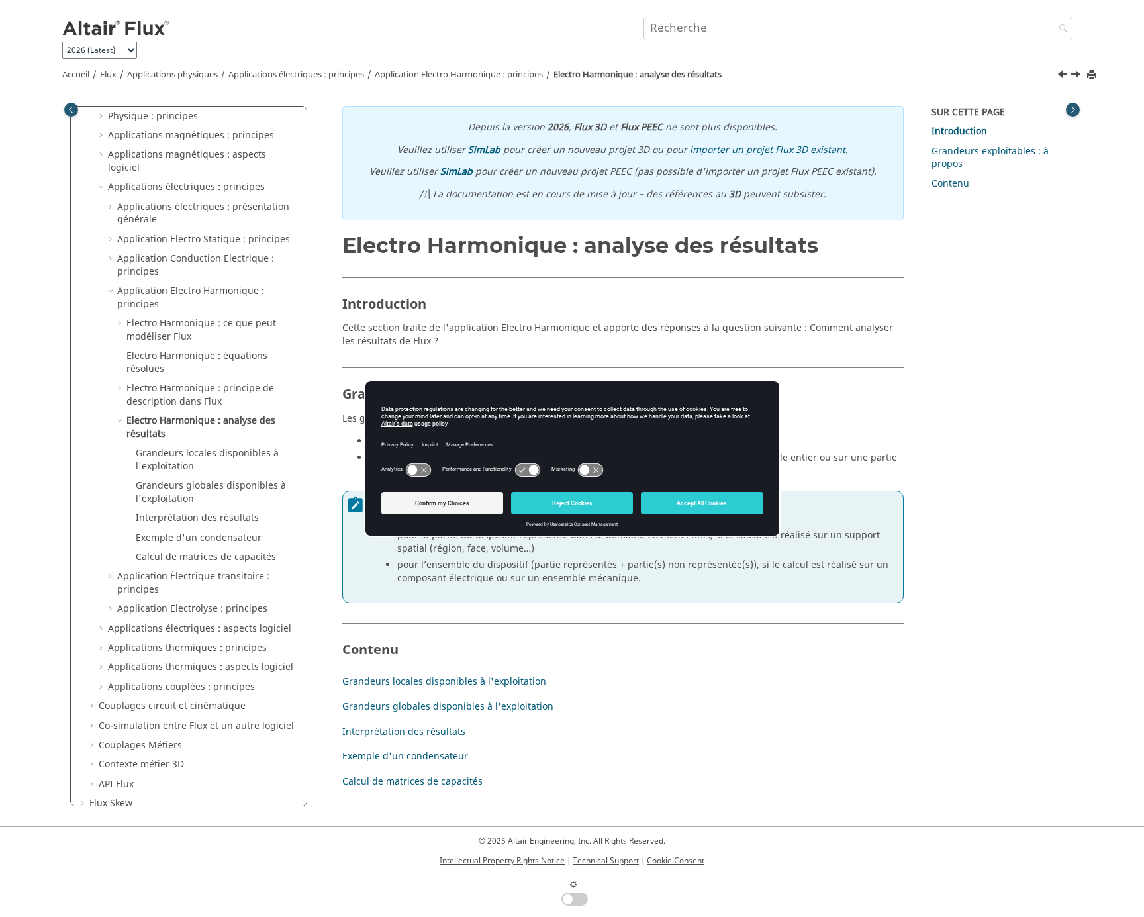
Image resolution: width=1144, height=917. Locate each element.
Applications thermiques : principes (187, 648)
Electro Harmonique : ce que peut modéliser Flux (201, 330)
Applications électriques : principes (296, 75)
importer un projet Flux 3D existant (767, 150)
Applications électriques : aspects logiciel (199, 629)
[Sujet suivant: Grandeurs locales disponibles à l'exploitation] (1077, 76)
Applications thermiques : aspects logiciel (200, 667)
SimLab (484, 150)
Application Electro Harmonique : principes (459, 75)
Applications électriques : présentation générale (203, 213)
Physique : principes (153, 116)
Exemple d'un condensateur (199, 538)
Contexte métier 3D (141, 764)
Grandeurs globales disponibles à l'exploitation (211, 492)
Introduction (959, 131)
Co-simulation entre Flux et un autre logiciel (196, 726)
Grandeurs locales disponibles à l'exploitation (207, 459)
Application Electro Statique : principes (203, 239)
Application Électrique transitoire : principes (193, 583)
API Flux (116, 784)
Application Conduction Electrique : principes (195, 265)
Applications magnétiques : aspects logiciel (187, 161)
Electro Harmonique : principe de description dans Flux (200, 395)
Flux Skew (110, 803)
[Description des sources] (1064, 76)
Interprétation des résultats (197, 518)
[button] (102, 116)
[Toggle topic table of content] (1073, 110)
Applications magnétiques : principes (191, 135)
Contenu (950, 184)
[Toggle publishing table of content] (71, 110)
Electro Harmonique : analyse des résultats (637, 75)
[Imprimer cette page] (1093, 75)
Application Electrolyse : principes (192, 609)
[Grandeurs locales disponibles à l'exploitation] (1077, 76)
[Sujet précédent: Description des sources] (1064, 76)
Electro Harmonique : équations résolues (196, 362)
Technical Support (606, 861)
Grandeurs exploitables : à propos (990, 157)
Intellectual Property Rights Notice (502, 861)
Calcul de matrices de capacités (206, 557)
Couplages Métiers (140, 745)
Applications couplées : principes (181, 687)
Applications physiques (172, 75)
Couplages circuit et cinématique (172, 706)
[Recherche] (1059, 29)
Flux (108, 75)
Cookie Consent (675, 861)
